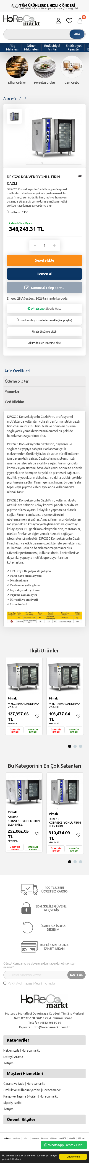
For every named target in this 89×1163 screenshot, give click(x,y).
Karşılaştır (65, 320)
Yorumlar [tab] (12, 392)
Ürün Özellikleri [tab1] (17, 371)
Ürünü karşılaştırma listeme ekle (37, 320)
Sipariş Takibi (12, 1103)
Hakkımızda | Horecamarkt (21, 1050)
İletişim (8, 1063)
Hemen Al (44, 274)
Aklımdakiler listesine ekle (44, 342)
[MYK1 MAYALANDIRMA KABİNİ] (65, 675)
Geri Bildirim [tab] (14, 402)
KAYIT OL (76, 974)
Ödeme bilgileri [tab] (17, 381)
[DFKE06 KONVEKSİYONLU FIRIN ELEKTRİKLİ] (23, 790)
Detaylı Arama (13, 1057)
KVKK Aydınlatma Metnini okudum (33, 983)
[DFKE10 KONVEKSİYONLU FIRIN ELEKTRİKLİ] (65, 791)
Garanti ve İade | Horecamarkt (24, 1083)
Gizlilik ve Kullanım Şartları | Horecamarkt (31, 1090)
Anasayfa (9, 98)
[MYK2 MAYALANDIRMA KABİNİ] (23, 675)
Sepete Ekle (44, 260)
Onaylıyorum (73, 1156)
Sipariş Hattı (46, 308)
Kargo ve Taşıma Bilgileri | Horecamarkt (30, 1096)
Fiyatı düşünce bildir (44, 331)
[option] (17, 70)
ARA (77, 34)
